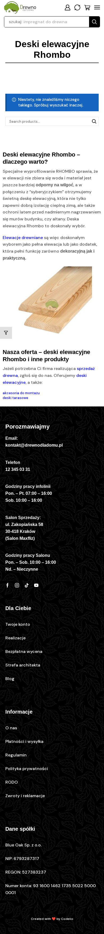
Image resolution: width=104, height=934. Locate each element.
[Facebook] (7, 585)
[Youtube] (36, 585)
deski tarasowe (15, 398)
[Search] (94, 22)
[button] (67, 7)
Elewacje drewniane (23, 237)
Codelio (67, 919)
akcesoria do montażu (21, 393)
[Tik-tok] (27, 585)
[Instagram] (17, 585)
